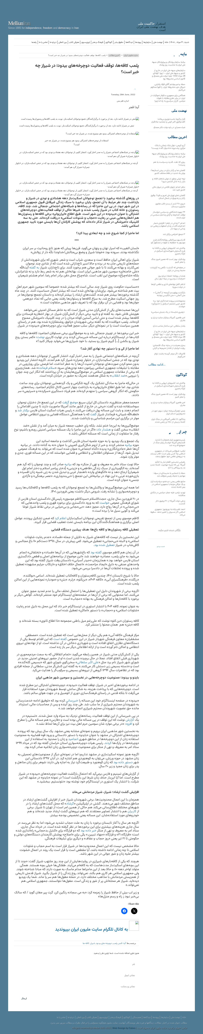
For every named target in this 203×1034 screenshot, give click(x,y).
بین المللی (62, 42)
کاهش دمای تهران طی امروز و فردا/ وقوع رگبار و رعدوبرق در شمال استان (168, 197)
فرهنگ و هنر (97, 42)
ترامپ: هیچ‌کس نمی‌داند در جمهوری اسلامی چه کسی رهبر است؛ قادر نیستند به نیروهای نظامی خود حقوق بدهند (167, 453)
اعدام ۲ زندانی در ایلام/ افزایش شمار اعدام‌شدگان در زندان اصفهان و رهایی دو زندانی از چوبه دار (168, 226)
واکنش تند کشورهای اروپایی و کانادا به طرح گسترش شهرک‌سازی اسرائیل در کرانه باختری (168, 251)
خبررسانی (72, 700)
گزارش (130, 720)
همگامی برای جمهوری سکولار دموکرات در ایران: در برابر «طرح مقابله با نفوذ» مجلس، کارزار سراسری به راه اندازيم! (167, 98)
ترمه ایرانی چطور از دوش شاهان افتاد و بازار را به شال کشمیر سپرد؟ (168, 180)
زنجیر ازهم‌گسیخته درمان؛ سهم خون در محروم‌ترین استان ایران (168, 412)
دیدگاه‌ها (129, 42)
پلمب (115, 943)
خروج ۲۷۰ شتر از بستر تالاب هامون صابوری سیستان (170, 205)
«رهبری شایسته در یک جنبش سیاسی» (168, 312)
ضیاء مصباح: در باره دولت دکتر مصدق (169, 127)
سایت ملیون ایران (131, 55)
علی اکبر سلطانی (88, 662)
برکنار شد (23, 410)
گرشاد (70, 803)
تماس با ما (43, 42)
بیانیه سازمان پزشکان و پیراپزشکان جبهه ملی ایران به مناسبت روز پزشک (168, 64)
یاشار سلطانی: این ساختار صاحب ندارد (169, 326)
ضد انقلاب (118, 375)
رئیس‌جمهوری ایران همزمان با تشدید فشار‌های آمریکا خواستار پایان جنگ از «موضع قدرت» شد (169, 442)
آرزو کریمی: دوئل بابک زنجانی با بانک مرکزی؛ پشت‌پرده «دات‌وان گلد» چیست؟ (168, 147)
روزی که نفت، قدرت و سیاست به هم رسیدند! (169, 163)
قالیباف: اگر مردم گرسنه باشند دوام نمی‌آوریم (169, 355)
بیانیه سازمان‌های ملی (179, 54)
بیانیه (128, 445)
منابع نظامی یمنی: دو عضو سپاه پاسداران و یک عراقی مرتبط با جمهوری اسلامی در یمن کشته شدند (168, 484)
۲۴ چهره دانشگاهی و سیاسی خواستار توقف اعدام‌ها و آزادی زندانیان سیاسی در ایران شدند (167, 214)
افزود (129, 723)
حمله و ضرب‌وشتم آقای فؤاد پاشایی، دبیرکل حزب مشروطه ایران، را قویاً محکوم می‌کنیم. (167, 87)
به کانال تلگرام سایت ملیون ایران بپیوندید (92, 929)
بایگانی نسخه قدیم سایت (169, 530)
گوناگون (108, 42)
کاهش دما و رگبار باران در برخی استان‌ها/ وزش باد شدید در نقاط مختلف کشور (168, 172)
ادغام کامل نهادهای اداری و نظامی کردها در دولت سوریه (168, 286)
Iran (181, 16)
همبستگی (136, 1017)
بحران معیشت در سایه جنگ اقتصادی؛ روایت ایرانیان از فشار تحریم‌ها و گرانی (169, 347)
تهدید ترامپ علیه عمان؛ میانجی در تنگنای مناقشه (167, 494)
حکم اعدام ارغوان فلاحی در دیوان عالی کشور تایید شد (168, 188)
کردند (108, 743)
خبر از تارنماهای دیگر (177, 431)
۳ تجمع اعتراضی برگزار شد (174, 234)
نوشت (41, 337)
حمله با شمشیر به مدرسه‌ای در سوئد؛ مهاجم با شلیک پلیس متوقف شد (169, 475)
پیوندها (138, 42)
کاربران (132, 811)
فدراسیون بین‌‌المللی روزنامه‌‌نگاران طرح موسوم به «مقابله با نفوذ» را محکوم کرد (168, 241)
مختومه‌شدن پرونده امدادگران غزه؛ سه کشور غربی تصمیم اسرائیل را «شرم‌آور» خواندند (168, 303)
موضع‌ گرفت (70, 402)
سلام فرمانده (46, 368)
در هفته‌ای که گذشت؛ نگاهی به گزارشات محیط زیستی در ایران (167, 269)
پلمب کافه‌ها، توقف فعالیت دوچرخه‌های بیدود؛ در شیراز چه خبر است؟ (87, 69)
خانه (166, 42)
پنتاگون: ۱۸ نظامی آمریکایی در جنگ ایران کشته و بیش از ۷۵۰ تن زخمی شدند (168, 421)
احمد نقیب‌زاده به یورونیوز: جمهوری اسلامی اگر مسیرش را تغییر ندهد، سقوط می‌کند (167, 512)
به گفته (34, 267)
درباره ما (53, 42)
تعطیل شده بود (104, 545)
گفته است (60, 639)
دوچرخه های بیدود (104, 943)
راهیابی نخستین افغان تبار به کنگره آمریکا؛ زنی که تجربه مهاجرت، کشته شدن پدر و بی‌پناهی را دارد (167, 464)
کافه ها (86, 943)
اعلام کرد (60, 518)
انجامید (73, 739)
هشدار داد (104, 429)
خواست (104, 502)
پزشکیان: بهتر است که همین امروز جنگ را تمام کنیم (168, 261)
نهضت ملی (157, 42)
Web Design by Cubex (123, 1028)
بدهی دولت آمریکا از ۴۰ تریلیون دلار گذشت (170, 502)
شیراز (92, 943)
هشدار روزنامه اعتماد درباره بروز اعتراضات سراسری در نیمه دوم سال (170, 277)
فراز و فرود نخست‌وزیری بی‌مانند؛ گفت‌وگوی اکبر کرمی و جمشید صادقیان (168, 120)
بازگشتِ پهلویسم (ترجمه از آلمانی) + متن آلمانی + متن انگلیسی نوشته (169, 294)
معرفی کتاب (74, 42)
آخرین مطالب (114, 55)
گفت (93, 414)
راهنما (34, 42)
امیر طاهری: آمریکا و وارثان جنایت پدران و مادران (168, 319)
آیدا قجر (122, 943)
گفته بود (96, 552)
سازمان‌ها (147, 42)
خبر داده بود (88, 830)
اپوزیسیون (85, 42)
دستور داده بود (123, 762)
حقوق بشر (118, 42)
